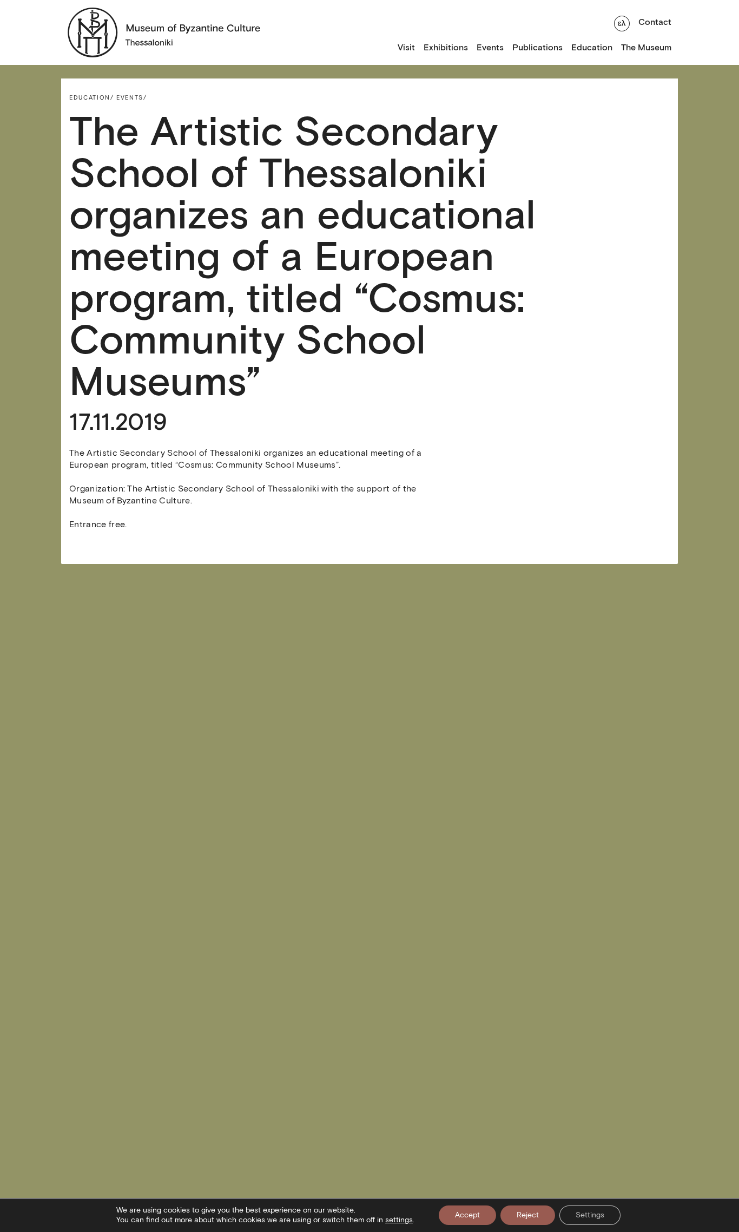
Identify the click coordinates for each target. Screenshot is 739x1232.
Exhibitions (446, 47)
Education (591, 47)
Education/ (91, 97)
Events (490, 47)
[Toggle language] (622, 22)
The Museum (646, 47)
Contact (654, 22)
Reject (528, 1215)
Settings (590, 1215)
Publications (537, 47)
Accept (467, 1215)
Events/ (131, 97)
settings (399, 1219)
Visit (406, 47)
